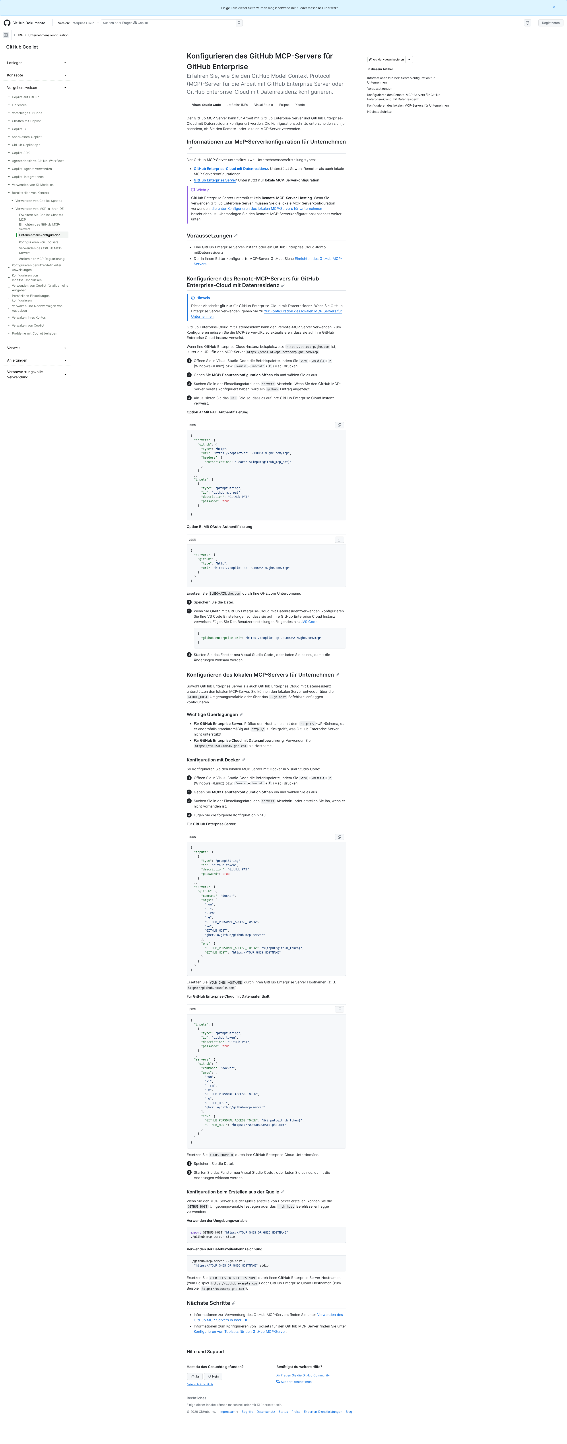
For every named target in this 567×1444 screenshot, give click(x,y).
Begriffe (247, 1411)
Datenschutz (266, 1411)
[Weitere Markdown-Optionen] (409, 59)
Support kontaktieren (296, 1382)
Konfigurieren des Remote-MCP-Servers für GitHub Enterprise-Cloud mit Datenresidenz (253, 281)
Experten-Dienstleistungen (323, 1411)
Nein (215, 1376)
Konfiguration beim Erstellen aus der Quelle (233, 1192)
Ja (197, 1376)
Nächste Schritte (208, 1303)
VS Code (310, 621)
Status (283, 1411)
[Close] (554, 7)
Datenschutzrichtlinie (200, 1384)
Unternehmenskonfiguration (48, 35)
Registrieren (551, 23)
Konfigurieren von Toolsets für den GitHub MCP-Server (240, 1331)
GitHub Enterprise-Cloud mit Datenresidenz (231, 168)
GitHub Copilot (22, 47)
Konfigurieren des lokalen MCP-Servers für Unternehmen (260, 674)
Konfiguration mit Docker (213, 760)
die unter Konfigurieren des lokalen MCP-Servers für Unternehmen (267, 208)
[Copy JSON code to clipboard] (339, 425)
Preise (295, 1411)
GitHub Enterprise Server (215, 180)
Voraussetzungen (209, 235)
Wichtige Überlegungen (212, 714)
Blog (349, 1411)
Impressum (227, 1411)
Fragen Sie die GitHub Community (305, 1375)
